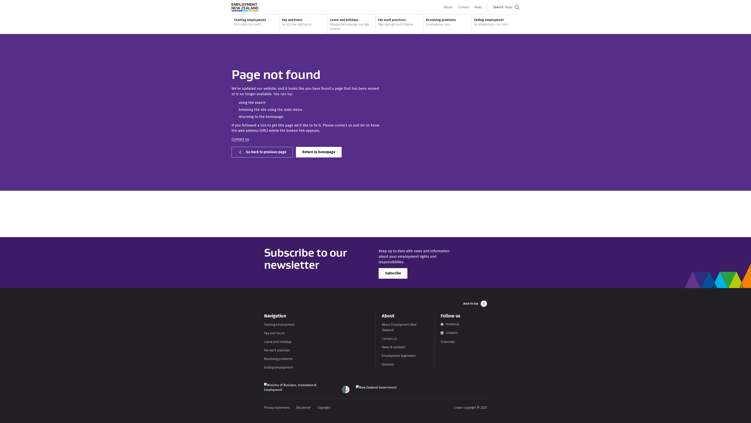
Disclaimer (303, 407)
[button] (255, 24)
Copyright (323, 407)
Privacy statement (277, 407)
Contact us (240, 139)
